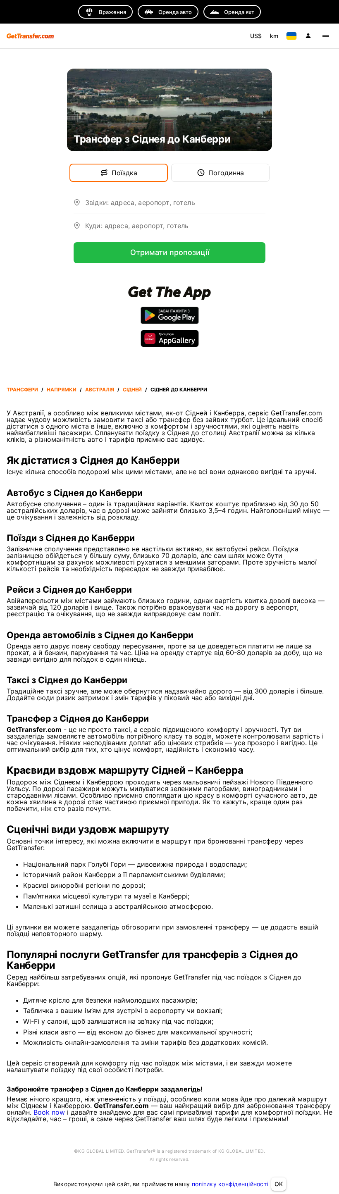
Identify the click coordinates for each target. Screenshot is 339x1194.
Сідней (132, 389)
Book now (49, 1112)
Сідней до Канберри (178, 389)
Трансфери (22, 389)
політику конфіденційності (230, 1183)
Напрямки (61, 389)
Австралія (99, 389)
